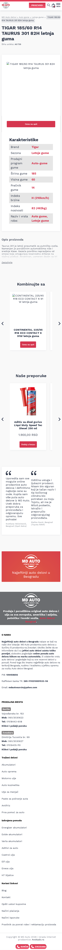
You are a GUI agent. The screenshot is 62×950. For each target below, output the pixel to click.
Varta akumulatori (12, 841)
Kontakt (6, 897)
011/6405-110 (14, 745)
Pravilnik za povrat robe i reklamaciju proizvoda (29, 924)
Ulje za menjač (10, 792)
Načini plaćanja (10, 911)
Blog (4, 890)
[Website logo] (6, 5)
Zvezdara (40, 947)
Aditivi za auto (10, 848)
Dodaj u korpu (28, 444)
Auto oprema (9, 771)
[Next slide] (59, 323)
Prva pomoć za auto (13, 812)
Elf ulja (6, 861)
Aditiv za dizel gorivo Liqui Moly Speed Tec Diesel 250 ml (28, 425)
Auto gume (24, 17)
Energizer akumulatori (14, 827)
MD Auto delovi (9, 17)
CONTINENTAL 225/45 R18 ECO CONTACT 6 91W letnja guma (28, 333)
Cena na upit (31, 124)
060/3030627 (15, 741)
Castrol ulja (8, 854)
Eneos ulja (7, 868)
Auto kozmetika (10, 785)
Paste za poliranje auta (15, 798)
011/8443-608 (14, 721)
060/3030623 (15, 717)
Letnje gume (38, 17)
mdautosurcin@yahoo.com (23, 687)
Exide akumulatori (12, 834)
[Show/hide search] (48, 5)
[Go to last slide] (2, 323)
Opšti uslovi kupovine (14, 904)
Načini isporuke (10, 917)
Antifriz (6, 805)
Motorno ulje (9, 778)
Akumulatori (9, 764)
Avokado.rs (38, 939)
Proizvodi (37, 5)
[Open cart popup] (53, 5)
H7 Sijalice (8, 875)
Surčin (24, 947)
